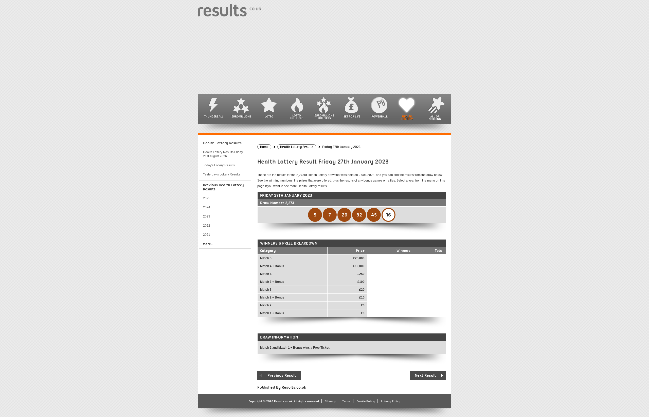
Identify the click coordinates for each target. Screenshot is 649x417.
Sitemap (330, 401)
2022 (206, 225)
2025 (206, 198)
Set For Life (352, 116)
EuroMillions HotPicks (324, 117)
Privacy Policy (390, 401)
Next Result (425, 375)
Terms (346, 401)
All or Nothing (435, 118)
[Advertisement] (324, 55)
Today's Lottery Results (219, 165)
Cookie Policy (366, 401)
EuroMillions (241, 116)
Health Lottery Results (222, 143)
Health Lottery (407, 118)
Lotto (269, 116)
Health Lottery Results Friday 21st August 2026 (223, 154)
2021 (206, 234)
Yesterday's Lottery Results (221, 174)
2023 (206, 216)
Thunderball (213, 116)
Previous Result (281, 375)
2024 (206, 207)
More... (208, 244)
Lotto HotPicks (296, 117)
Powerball (379, 116)
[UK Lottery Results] (229, 10)
